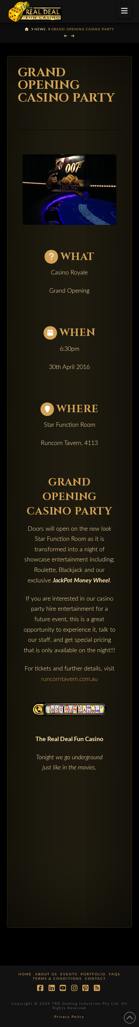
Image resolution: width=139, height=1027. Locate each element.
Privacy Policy (69, 1017)
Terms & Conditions (57, 978)
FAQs (114, 974)
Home (25, 974)
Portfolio (93, 974)
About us (46, 974)
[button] (124, 11)
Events (68, 974)
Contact (95, 978)
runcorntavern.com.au (69, 679)
